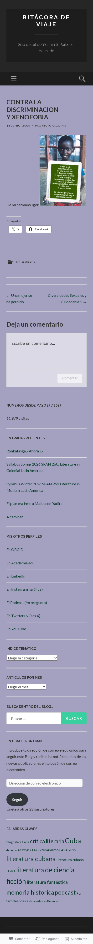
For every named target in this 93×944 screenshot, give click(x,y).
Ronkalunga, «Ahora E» (25, 451)
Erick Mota (34, 850)
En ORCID (14, 549)
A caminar (14, 516)
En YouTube (16, 628)
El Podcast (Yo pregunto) (26, 602)
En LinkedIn (15, 576)
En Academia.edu (20, 563)
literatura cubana (31, 859)
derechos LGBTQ (16, 850)
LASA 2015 (67, 850)
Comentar (70, 378)
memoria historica (30, 892)
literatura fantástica (47, 882)
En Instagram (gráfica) (24, 589)
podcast (65, 892)
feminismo (50, 850)
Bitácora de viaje (46, 21)
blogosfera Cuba (17, 842)
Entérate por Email (24, 741)
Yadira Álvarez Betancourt (45, 901)
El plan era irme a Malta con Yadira (34, 503)
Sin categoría (26, 261)
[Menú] (13, 78)
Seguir (17, 799)
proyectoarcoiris (50, 125)
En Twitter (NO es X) (23, 615)
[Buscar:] (46, 718)
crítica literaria (47, 841)
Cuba (73, 840)
